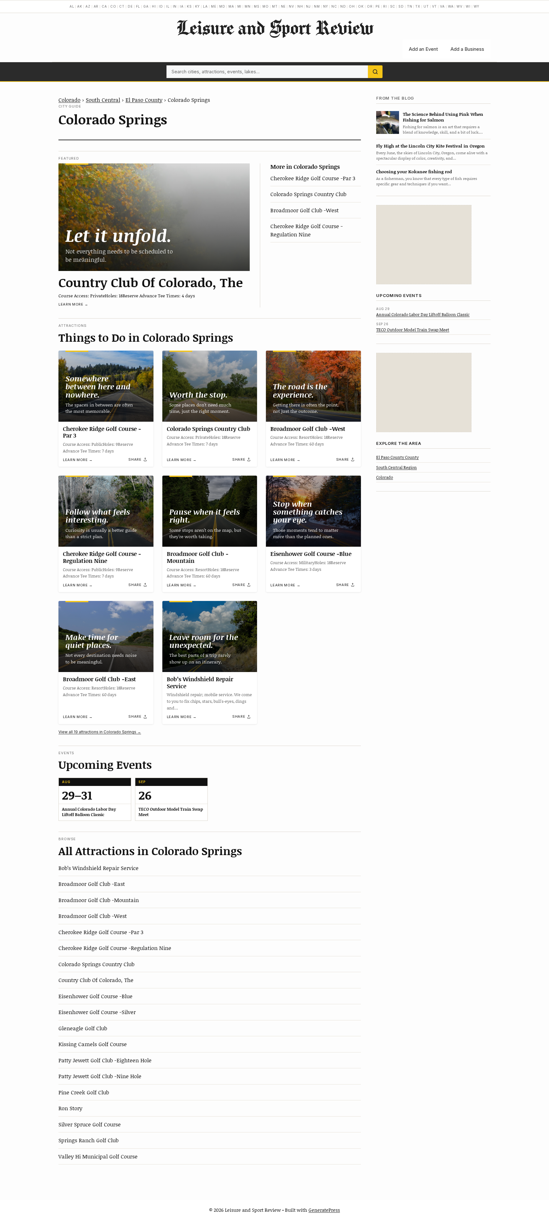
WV (460, 6)
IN (175, 6)
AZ (88, 6)
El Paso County (143, 99)
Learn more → (73, 304)
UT (426, 6)
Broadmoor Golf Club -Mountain (197, 557)
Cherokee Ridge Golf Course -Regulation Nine (306, 230)
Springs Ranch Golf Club (88, 1140)
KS (189, 6)
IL (168, 6)
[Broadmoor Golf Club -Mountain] (209, 511)
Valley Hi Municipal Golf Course (98, 1156)
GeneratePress (324, 1209)
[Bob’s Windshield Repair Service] (209, 636)
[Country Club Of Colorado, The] (154, 217)
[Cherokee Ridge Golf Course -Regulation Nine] (105, 511)
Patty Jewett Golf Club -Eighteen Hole (105, 1060)
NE (283, 6)
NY (326, 6)
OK (361, 6)
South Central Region (396, 467)
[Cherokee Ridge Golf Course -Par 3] (105, 386)
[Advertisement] (423, 244)
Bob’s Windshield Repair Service (200, 682)
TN (409, 6)
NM (317, 6)
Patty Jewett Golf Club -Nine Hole (99, 1076)
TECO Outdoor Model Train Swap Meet (412, 329)
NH (300, 6)
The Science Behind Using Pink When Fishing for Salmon (443, 116)
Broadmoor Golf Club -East (99, 679)
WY (477, 6)
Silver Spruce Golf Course (89, 1124)
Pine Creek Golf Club (83, 1092)
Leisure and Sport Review (274, 27)
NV (291, 6)
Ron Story (70, 1108)
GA (146, 6)
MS (257, 6)
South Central (103, 99)
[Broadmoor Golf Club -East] (105, 636)
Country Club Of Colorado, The (150, 282)
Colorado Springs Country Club (308, 194)
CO (113, 6)
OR (370, 6)
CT (122, 6)
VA (442, 6)
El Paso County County (397, 457)
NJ (308, 6)
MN (248, 6)
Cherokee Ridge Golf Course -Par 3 (312, 178)
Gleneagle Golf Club (82, 1028)
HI (154, 6)
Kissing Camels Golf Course (92, 1044)
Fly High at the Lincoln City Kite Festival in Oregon (430, 145)
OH (352, 6)
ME (213, 6)
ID (161, 6)
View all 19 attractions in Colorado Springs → (99, 731)
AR (96, 6)
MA (231, 6)
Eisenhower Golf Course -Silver (97, 1012)
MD (222, 6)
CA (104, 6)
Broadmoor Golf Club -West (304, 210)
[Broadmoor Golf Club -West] (313, 386)
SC (393, 6)
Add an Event (423, 49)
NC (334, 6)
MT (275, 6)
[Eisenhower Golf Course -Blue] (313, 511)
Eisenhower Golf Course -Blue (310, 554)
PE (378, 6)
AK (79, 6)
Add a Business (467, 49)
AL (72, 6)
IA (182, 6)
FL (138, 6)
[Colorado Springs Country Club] (209, 386)
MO (265, 6)
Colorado (69, 99)
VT (434, 6)
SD (401, 6)
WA (451, 6)
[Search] (375, 71)
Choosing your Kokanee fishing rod (414, 171)
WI (468, 6)
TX (417, 6)
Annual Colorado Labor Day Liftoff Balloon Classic (423, 314)
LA (205, 6)
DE (130, 6)
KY (197, 6)
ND (343, 6)
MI (239, 6)
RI (385, 6)
